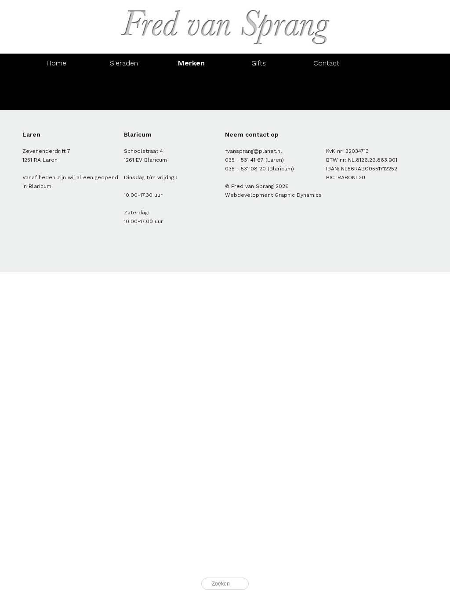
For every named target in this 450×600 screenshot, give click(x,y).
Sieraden (124, 63)
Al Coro (56, 82)
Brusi (393, 82)
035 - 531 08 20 (245, 169)
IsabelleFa (191, 101)
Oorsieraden (259, 82)
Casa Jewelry (326, 101)
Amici (124, 82)
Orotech (56, 101)
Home (56, 63)
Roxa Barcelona (123, 101)
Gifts (258, 63)
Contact (326, 63)
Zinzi (258, 101)
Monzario (326, 82)
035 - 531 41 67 (244, 160)
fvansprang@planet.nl (253, 151)
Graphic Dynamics (298, 195)
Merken (191, 63)
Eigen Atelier (191, 82)
